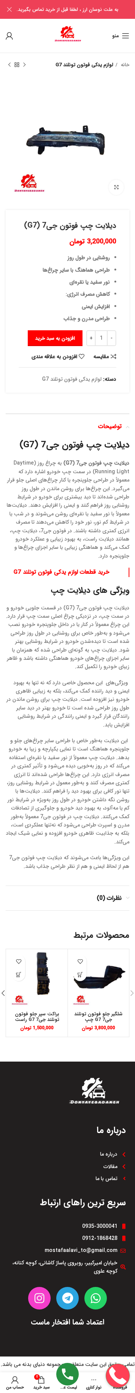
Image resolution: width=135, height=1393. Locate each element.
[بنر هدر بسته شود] (9, 9)
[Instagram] (39, 1298)
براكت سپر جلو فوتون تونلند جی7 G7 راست (37, 1017)
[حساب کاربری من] (9, 35)
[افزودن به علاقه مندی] (80, 961)
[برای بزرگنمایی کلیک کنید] (116, 187)
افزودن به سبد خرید (55, 338)
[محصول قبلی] (24, 65)
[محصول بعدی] (9, 65)
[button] (80, 974)
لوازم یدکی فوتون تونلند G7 (84, 65)
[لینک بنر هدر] (78, 9)
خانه (124, 65)
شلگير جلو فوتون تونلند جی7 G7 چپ (98, 1017)
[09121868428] (118, 1352)
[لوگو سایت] (67, 35)
